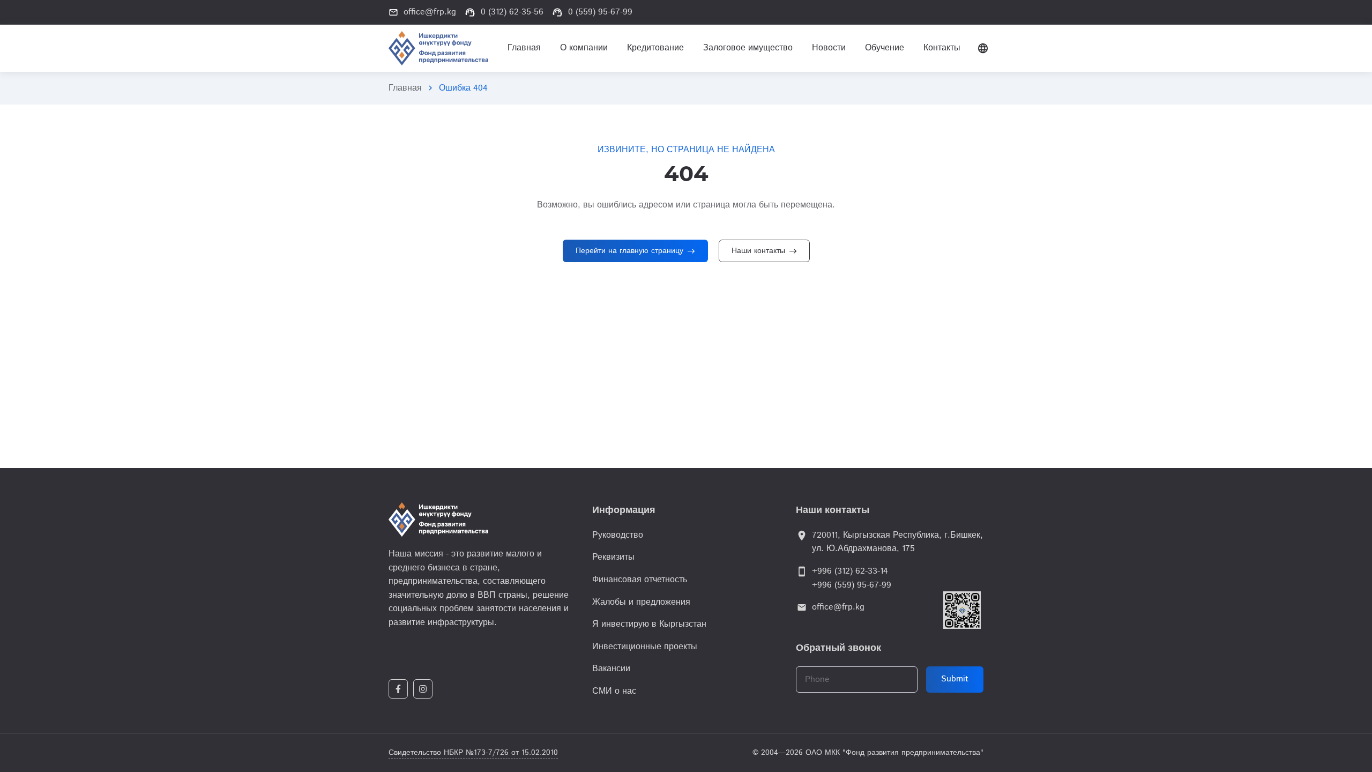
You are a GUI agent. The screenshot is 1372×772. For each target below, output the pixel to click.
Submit (954, 679)
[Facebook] (398, 689)
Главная (405, 88)
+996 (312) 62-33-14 (850, 571)
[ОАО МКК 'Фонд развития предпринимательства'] (438, 48)
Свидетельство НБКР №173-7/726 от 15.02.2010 (473, 752)
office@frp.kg (838, 607)
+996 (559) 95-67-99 (851, 585)
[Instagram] (423, 689)
